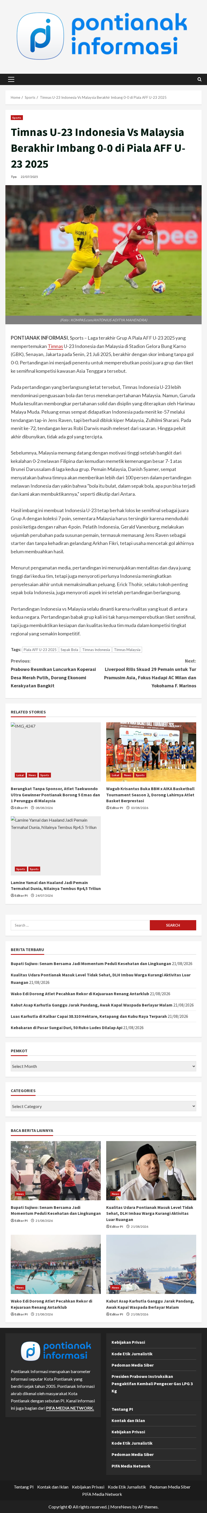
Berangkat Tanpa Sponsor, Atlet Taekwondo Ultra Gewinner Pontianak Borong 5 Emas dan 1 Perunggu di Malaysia (55, 794)
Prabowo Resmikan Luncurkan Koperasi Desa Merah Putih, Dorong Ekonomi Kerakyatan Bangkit (53, 673)
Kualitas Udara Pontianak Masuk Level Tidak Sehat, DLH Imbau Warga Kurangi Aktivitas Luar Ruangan (149, 1213)
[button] (11, 79)
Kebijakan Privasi (128, 1342)
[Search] (200, 79)
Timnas (55, 346)
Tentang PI (122, 1409)
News (32, 775)
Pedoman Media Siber (133, 1365)
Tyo (14, 177)
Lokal (20, 775)
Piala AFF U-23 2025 (40, 650)
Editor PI (21, 808)
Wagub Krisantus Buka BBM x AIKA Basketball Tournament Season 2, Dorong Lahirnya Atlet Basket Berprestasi (150, 794)
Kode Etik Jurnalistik (132, 1353)
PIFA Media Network (131, 1466)
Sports (16, 117)
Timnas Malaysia (127, 650)
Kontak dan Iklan (128, 1420)
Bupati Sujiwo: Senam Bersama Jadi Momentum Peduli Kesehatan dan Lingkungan (91, 963)
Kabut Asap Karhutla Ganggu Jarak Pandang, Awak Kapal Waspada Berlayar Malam (91, 1005)
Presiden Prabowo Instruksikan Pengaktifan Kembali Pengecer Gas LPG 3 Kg (152, 1384)
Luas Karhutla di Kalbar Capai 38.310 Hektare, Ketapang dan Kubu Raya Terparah (89, 1016)
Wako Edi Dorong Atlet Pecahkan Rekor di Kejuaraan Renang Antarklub (80, 993)
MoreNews (121, 1506)
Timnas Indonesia (96, 650)
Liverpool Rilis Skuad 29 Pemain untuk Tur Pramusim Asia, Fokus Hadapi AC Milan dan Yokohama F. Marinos (150, 673)
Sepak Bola (69, 650)
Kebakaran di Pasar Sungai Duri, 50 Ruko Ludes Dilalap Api (66, 1027)
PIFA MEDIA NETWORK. (70, 1407)
